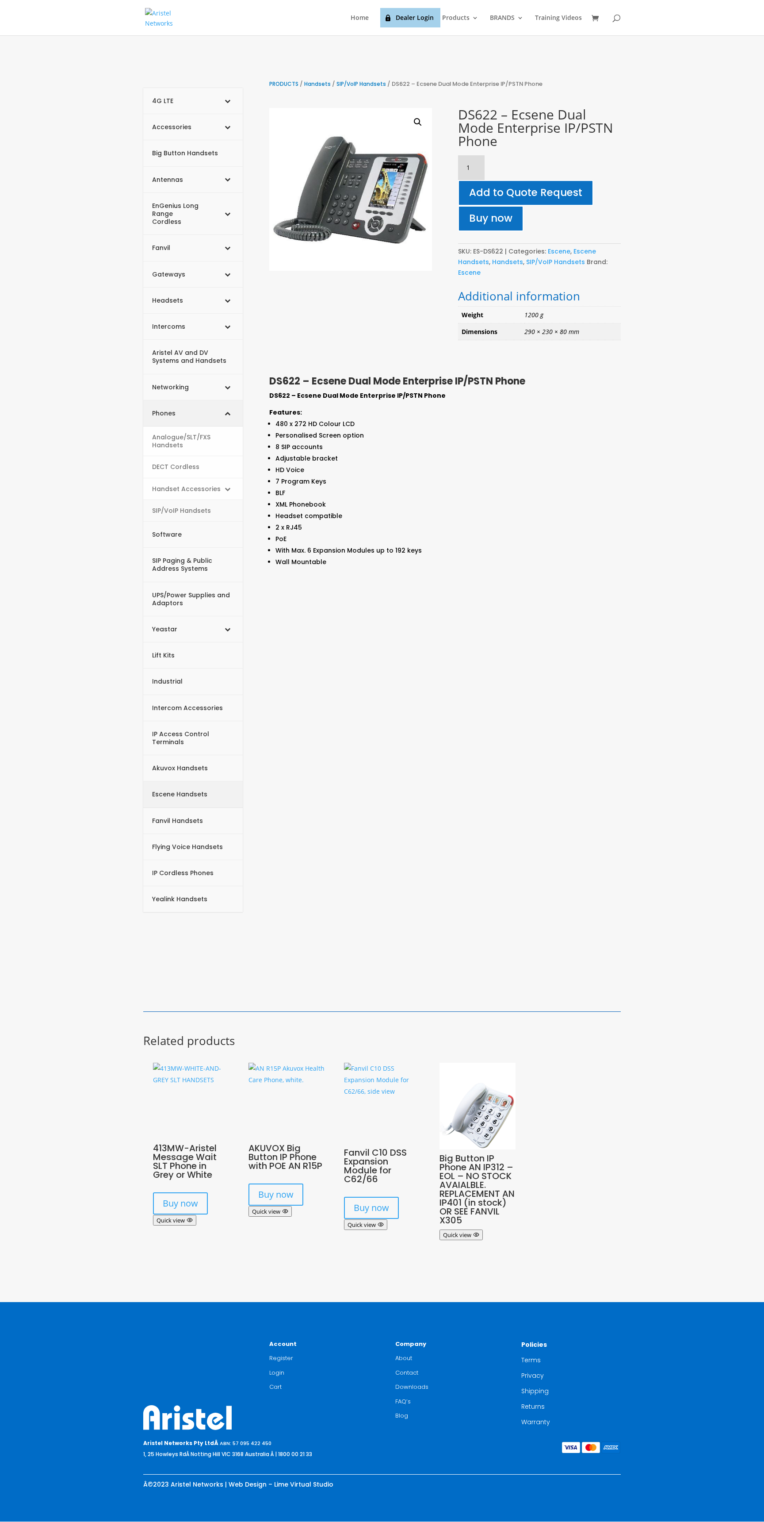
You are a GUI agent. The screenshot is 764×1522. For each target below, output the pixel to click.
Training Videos (558, 18)
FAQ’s (403, 1401)
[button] (418, 122)
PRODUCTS (283, 84)
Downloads (411, 1387)
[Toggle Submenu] (227, 101)
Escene (559, 251)
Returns (533, 1406)
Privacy (532, 1375)
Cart (275, 1387)
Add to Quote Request (525, 192)
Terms (531, 1360)
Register (281, 1358)
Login (276, 1372)
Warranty (535, 1422)
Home (360, 18)
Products (456, 18)
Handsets (317, 84)
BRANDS (502, 18)
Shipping (535, 1391)
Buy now (490, 218)
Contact (406, 1372)
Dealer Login (415, 17)
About (403, 1358)
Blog (401, 1415)
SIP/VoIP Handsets (361, 84)
